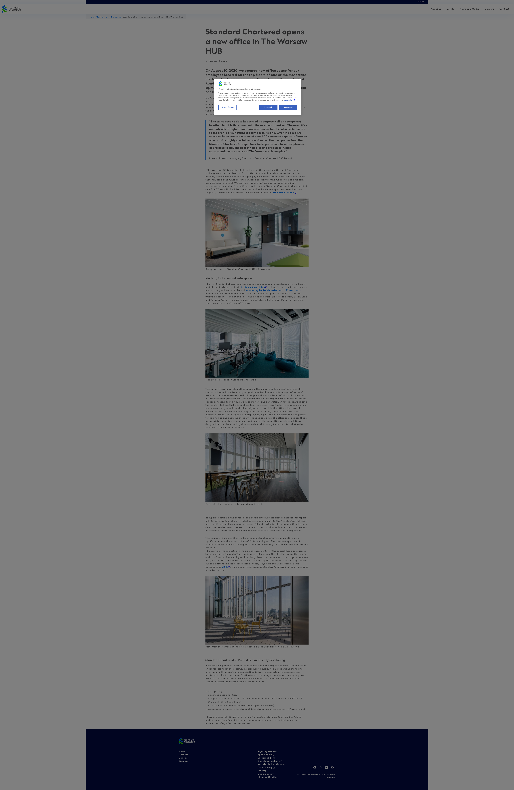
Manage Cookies (227, 107)
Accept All (288, 107)
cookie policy (288, 100)
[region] (257, 97)
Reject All (268, 107)
